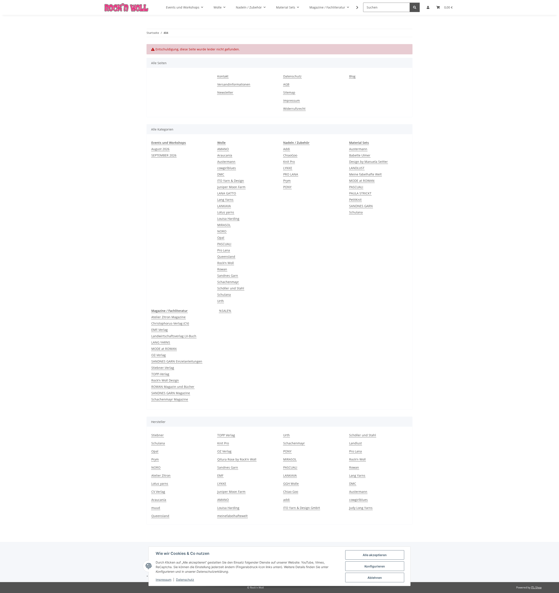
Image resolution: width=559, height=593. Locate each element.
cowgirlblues (226, 168)
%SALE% (225, 311)
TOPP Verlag (226, 435)
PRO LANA (290, 174)
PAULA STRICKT (360, 193)
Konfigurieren (374, 566)
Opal (220, 237)
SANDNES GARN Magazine (170, 393)
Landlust (355, 443)
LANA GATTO (226, 193)
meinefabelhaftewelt (232, 516)
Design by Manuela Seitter (368, 162)
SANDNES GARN (361, 206)
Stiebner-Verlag (162, 368)
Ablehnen (374, 577)
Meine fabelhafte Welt (365, 174)
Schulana (224, 294)
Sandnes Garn (227, 275)
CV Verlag (158, 492)
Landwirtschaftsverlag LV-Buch (173, 336)
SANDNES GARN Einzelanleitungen (176, 361)
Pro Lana (223, 250)
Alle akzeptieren (375, 555)
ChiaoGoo (290, 155)
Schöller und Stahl (230, 288)
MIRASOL (224, 225)
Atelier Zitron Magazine (168, 317)
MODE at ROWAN (361, 181)
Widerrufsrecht (294, 109)
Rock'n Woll (225, 263)
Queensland (226, 256)
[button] (354, 7)
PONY (287, 187)
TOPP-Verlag (160, 374)
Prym (287, 181)
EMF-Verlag (159, 330)
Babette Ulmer (359, 155)
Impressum (163, 579)
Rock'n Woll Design (165, 380)
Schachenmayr (228, 282)
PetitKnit (355, 200)
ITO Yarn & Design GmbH (301, 508)
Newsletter (225, 92)
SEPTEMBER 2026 (163, 155)
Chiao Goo (290, 492)
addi (286, 500)
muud (155, 508)
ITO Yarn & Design (230, 181)
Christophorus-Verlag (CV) (170, 323)
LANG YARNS (160, 342)
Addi (286, 149)
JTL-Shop (536, 587)
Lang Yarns (225, 200)
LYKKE (287, 168)
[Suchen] (415, 7)
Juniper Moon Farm (231, 187)
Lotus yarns (225, 212)
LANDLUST (356, 168)
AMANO (223, 149)
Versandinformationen (233, 84)
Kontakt (222, 76)
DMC (220, 174)
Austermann (226, 162)
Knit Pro (289, 162)
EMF (220, 475)
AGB (286, 84)
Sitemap (289, 92)
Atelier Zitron (161, 475)
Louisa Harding (228, 219)
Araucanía (224, 155)
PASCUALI (224, 244)
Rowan (222, 269)
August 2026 (160, 149)
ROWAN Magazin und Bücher (172, 387)
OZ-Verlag (158, 355)
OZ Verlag (224, 451)
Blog (352, 76)
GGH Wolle (291, 483)
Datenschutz (185, 579)
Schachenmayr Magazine (169, 399)
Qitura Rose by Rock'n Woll (236, 459)
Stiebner (157, 435)
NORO (221, 231)
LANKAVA (224, 206)
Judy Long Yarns (361, 508)
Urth (220, 301)
